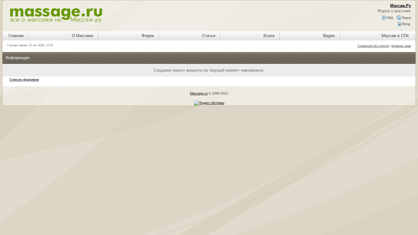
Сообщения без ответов (373, 45)
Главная (16, 35)
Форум (148, 35)
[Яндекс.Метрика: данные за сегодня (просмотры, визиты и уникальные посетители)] (209, 103)
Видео (329, 35)
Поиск (406, 18)
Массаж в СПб (395, 35)
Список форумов (24, 79)
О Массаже (82, 35)
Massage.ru (199, 93)
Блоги (268, 35)
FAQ (389, 18)
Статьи (208, 35)
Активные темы (401, 45)
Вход (405, 24)
